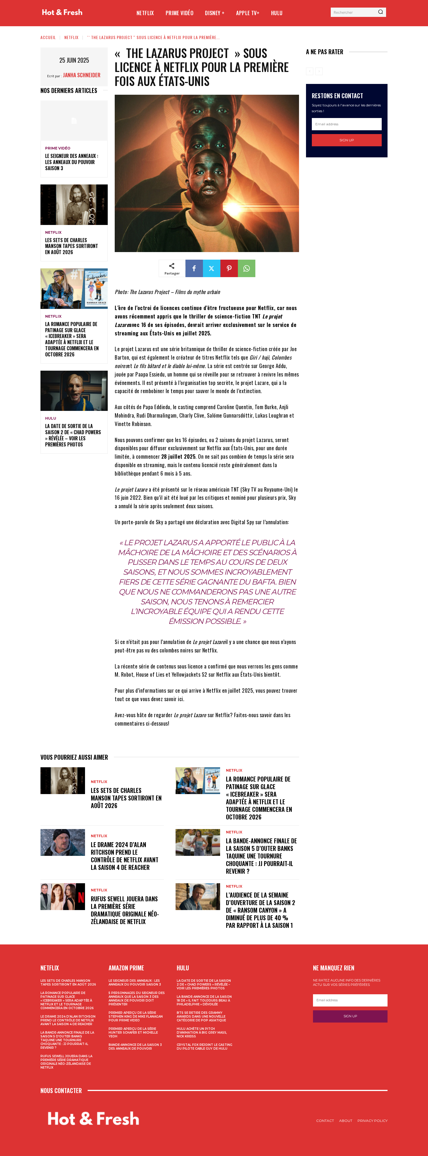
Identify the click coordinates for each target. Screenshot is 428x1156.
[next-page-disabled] (319, 71)
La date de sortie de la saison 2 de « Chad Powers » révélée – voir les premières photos (73, 435)
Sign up (346, 140)
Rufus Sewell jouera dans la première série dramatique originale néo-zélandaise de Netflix (125, 910)
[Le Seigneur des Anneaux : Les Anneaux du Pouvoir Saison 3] (74, 121)
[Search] (380, 12)
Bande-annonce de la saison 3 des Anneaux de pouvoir (135, 1047)
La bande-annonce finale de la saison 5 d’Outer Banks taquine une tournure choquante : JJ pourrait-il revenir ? (261, 855)
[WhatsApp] (246, 268)
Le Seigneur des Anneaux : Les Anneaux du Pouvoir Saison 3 (71, 162)
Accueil (48, 37)
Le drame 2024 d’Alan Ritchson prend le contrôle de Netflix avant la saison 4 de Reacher (124, 856)
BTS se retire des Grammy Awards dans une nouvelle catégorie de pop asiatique (201, 1016)
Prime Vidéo (57, 148)
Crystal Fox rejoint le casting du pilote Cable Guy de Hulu (204, 1047)
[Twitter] (211, 268)
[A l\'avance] (78, 13)
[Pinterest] (229, 268)
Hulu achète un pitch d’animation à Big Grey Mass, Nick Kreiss (202, 1032)
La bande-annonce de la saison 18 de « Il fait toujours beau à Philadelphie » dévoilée (204, 1000)
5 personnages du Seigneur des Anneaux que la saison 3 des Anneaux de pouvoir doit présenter (137, 998)
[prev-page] (309, 71)
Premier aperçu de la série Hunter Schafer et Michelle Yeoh (133, 1032)
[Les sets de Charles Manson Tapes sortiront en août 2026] (74, 204)
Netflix (71, 37)
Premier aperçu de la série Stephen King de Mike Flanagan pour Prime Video (136, 1016)
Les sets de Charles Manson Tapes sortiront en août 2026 (71, 246)
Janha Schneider (81, 75)
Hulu (50, 418)
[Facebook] (194, 268)
